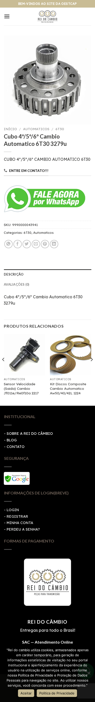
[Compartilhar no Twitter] (27, 244)
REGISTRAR (17, 516)
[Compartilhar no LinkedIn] (54, 244)
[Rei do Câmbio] (47, 16)
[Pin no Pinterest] (45, 244)
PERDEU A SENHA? (23, 529)
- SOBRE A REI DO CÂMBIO (28, 433)
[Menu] (7, 16)
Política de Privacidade (56, 693)
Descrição (14, 274)
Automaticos (36, 129)
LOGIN (13, 510)
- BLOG (10, 440)
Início (10, 129)
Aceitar (26, 693)
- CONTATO (14, 446)
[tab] (47, 274)
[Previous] (3, 369)
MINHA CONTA (20, 522)
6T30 (59, 129)
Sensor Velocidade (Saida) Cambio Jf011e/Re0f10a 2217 (21, 388)
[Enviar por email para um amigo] (36, 244)
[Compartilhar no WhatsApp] (8, 244)
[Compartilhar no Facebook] (17, 244)
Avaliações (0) (16, 284)
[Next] (91, 369)
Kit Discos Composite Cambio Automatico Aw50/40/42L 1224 (68, 388)
